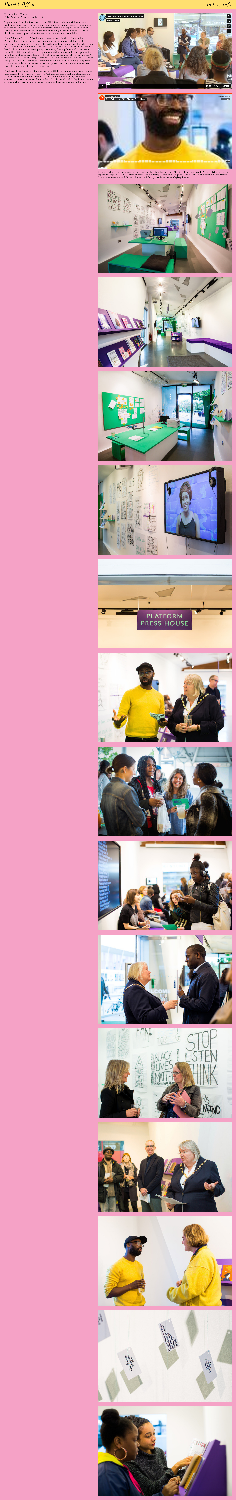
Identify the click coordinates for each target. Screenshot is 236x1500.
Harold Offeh (19, 4)
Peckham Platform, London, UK (26, 17)
